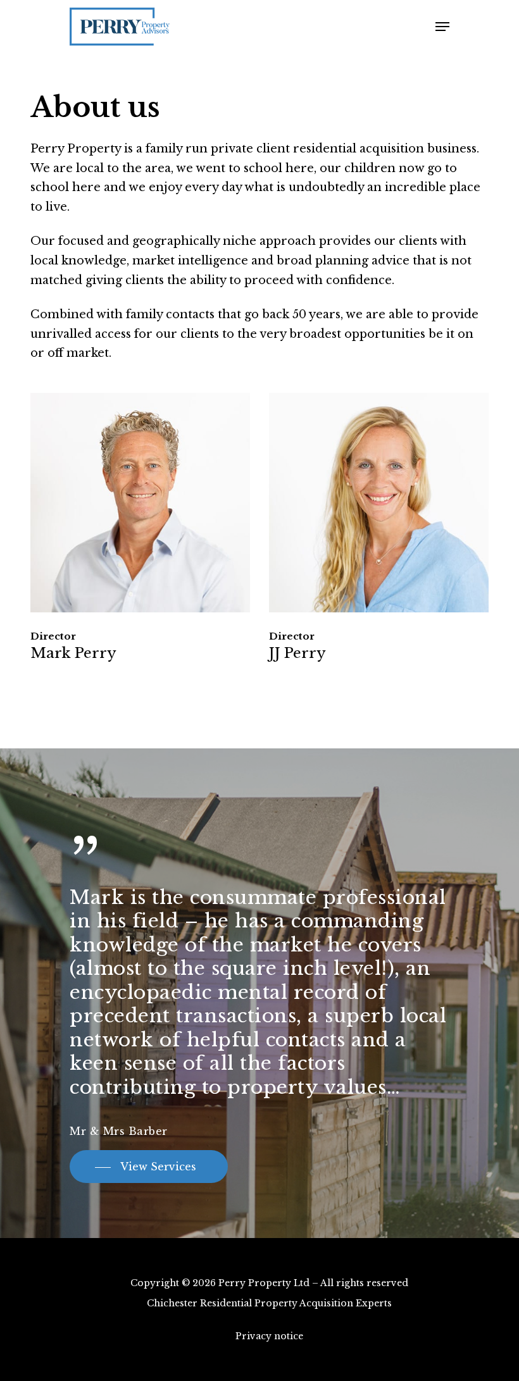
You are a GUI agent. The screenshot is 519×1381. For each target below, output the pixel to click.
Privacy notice (269, 1336)
